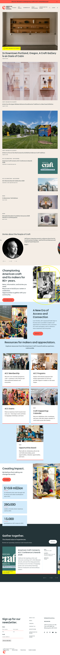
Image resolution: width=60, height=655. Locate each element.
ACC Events (20, 8)
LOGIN (53, 7)
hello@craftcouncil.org (49, 618)
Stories (14, 7)
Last (14, 631)
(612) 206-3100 (47, 621)
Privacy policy (6, 649)
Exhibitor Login (32, 636)
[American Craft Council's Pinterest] (50, 632)
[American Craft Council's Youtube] (53, 632)
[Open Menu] (57, 8)
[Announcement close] (57, 2)
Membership (26, 7)
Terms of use (23, 649)
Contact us (32, 626)
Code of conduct (32, 649)
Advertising (32, 629)
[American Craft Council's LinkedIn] (56, 632)
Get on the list (7, 640)
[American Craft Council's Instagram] (48, 632)
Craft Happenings (35, 8)
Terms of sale (15, 649)
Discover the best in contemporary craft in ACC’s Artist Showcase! (30, 1)
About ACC (32, 617)
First (3, 631)
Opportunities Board (43, 8)
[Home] (7, 7)
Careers (31, 623)
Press (30, 620)
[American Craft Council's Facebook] (45, 632)
